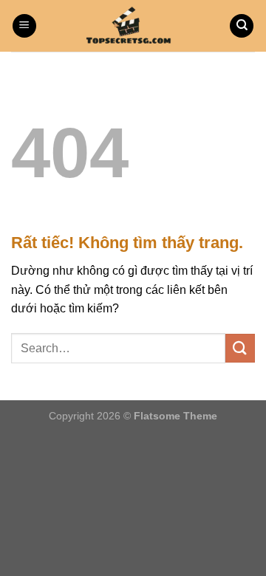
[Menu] (24, 26)
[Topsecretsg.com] (133, 26)
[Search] (241, 26)
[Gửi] (240, 348)
